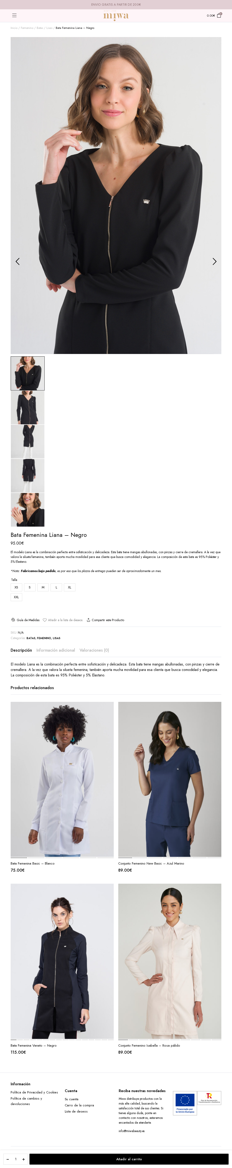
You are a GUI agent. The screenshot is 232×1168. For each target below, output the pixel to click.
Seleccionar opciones (110, 717)
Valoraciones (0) (94, 650)
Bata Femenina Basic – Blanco (33, 863)
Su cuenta (72, 1099)
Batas (40, 28)
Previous (17, 261)
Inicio (14, 28)
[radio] (16, 587)
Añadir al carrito (129, 1159)
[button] (62, 620)
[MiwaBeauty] (116, 15)
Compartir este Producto (108, 620)
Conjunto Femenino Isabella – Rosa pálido (149, 1045)
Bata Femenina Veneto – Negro (34, 1045)
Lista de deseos (76, 1111)
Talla (14, 580)
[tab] (21, 650)
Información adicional (55, 650)
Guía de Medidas (28, 620)
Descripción (21, 650)
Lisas (49, 28)
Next (214, 261)
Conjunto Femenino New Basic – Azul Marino (151, 863)
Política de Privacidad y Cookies (34, 1092)
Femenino (27, 28)
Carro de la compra (79, 1105)
